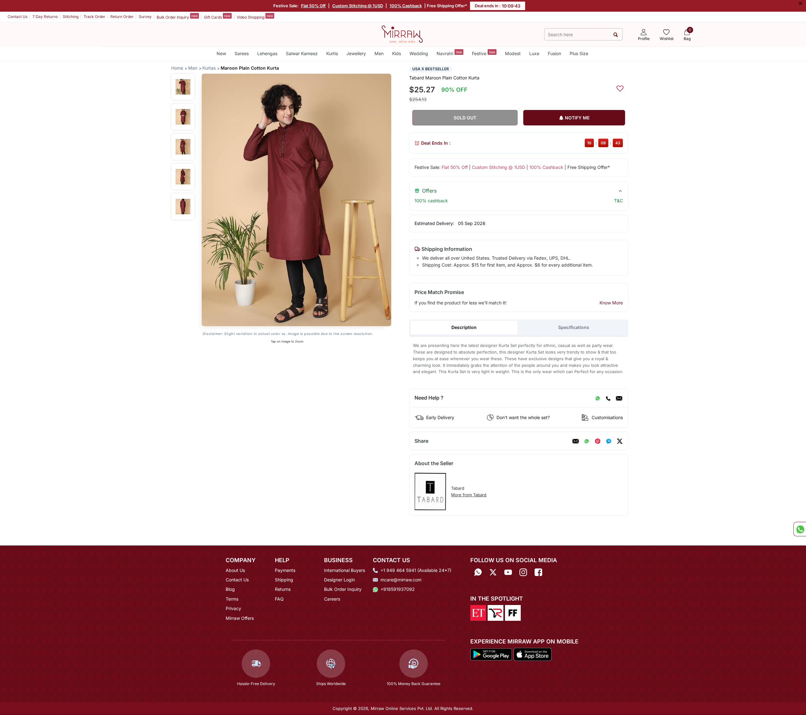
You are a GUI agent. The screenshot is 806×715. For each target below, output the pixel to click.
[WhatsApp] (597, 398)
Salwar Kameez (302, 53)
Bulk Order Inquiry (177, 17)
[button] (183, 86)
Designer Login (339, 579)
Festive (483, 53)
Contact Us (17, 16)
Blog (230, 589)
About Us (235, 570)
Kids (396, 53)
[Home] (402, 34)
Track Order (94, 16)
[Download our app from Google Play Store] (491, 654)
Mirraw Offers (240, 618)
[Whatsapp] (478, 572)
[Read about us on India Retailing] (495, 612)
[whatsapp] (586, 441)
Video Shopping (255, 17)
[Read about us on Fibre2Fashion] (513, 612)
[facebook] (609, 441)
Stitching (70, 16)
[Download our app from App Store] (532, 654)
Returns (283, 589)
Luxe (534, 53)
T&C (618, 200)
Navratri (449, 53)
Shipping (284, 579)
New (221, 53)
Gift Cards (217, 17)
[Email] (619, 398)
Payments (285, 570)
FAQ (279, 599)
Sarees (242, 53)
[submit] (615, 34)
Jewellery (356, 53)
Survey (145, 16)
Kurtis (332, 53)
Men (379, 53)
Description (464, 327)
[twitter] (620, 441)
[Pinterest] (597, 441)
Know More (611, 302)
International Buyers (344, 570)
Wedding (418, 53)
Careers (332, 599)
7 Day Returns (45, 16)
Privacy (233, 608)
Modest (513, 53)
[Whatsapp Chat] (799, 529)
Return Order (122, 16)
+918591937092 (397, 589)
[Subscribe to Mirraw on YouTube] (508, 572)
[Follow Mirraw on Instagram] (523, 572)
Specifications (573, 327)
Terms (232, 599)
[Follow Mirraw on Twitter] (493, 572)
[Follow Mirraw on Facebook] (538, 572)
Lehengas (267, 53)
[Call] (608, 398)
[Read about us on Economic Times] (478, 612)
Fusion (554, 53)
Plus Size (579, 53)
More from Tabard (468, 494)
